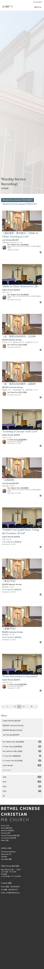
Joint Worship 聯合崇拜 (11, 735)
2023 (21, 791)
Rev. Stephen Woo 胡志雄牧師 (21, 742)
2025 (21, 782)
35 (31, 707)
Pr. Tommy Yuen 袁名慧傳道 (21, 761)
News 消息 (5, 840)
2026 (21, 777)
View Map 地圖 (6, 859)
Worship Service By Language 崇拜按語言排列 (20, 204)
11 (19, 707)
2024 (21, 787)
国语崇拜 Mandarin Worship (12, 730)
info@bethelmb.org (13, 893)
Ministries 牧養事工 (8, 830)
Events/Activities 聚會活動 (10, 836)
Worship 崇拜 (5, 833)
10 (15, 707)
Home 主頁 (5, 826)
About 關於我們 (6, 828)
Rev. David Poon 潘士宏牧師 (21, 751)
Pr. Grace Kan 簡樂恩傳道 (21, 756)
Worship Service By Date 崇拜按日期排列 (17, 200)
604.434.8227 (37, 2)
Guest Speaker (21, 765)
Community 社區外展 (8, 838)
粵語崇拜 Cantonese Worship (13, 725)
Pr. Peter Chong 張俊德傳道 (21, 747)
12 (23, 707)
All (3, 796)
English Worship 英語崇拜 (12, 721)
